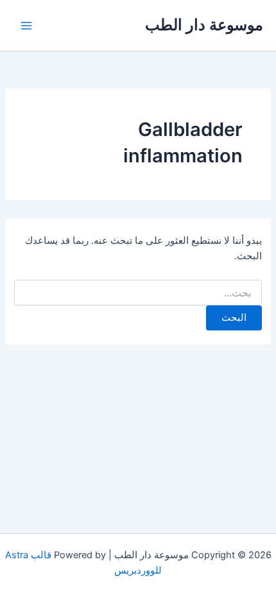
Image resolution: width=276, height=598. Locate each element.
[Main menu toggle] (26, 25)
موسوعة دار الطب (204, 24)
